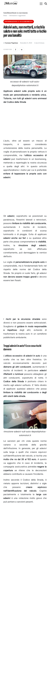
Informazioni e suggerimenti (17, 15)
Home (5, 15)
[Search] (46, 4)
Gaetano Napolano (11, 43)
